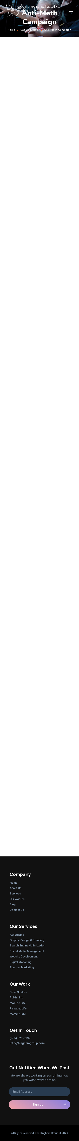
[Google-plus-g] (25, 1049)
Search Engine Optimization (27, 945)
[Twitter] (11, 1049)
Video (40, 282)
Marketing (28, 282)
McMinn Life (18, 1014)
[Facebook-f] (18, 1049)
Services (15, 893)
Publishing (16, 997)
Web (49, 282)
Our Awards (17, 899)
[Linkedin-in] (39, 1049)
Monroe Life (18, 1003)
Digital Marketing (21, 962)
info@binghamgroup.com (27, 1043)
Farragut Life (18, 1008)
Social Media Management (27, 951)
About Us (15, 888)
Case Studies (29, 30)
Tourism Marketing (22, 967)
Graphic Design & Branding (27, 940)
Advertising (17, 934)
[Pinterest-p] (32, 1049)
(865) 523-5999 (20, 1038)
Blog (13, 904)
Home (11, 30)
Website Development (24, 956)
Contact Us (17, 909)
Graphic (13, 282)
